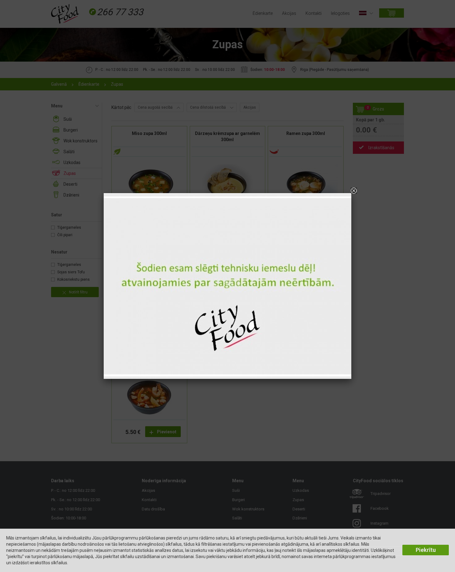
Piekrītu (426, 550)
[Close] (354, 191)
